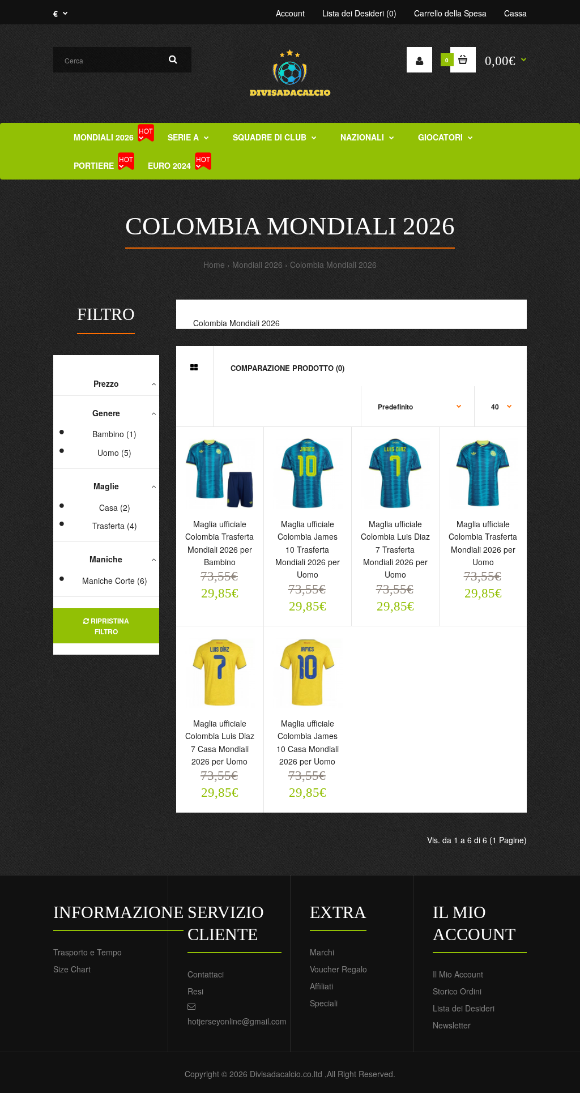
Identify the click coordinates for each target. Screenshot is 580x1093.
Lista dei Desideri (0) (359, 13)
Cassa (515, 13)
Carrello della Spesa (450, 13)
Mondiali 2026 (257, 264)
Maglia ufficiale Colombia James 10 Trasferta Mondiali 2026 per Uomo (307, 549)
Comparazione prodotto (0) (287, 367)
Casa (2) (114, 507)
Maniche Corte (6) (114, 580)
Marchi (322, 952)
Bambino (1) (114, 433)
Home (214, 264)
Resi (195, 991)
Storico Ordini (457, 991)
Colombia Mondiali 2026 (333, 264)
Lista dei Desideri (463, 1008)
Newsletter (452, 1025)
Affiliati (321, 986)
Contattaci (205, 974)
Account (290, 13)
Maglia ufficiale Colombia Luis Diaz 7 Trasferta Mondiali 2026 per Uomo (395, 549)
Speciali (324, 1003)
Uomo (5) (114, 452)
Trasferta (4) (114, 525)
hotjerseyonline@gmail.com (237, 1021)
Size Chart (72, 969)
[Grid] (194, 367)
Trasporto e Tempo (87, 952)
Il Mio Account (458, 974)
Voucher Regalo (338, 969)
